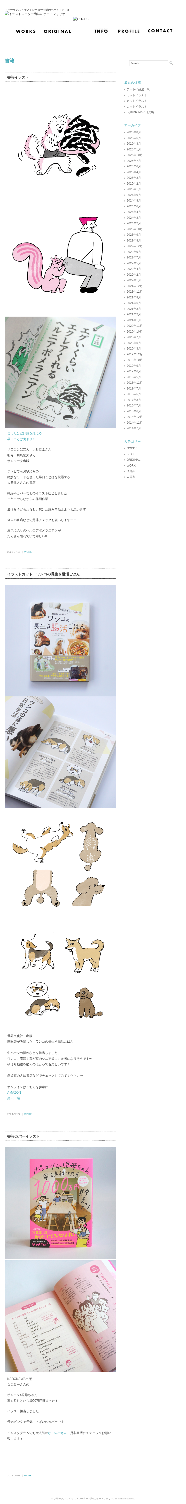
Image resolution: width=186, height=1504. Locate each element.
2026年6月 (134, 138)
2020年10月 (135, 331)
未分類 (131, 477)
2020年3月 (134, 348)
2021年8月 (134, 297)
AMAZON (14, 1092)
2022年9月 (134, 252)
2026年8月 (134, 132)
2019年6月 (134, 371)
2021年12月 (135, 286)
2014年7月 (134, 428)
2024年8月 (134, 200)
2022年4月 (134, 269)
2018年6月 (134, 394)
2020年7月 (134, 337)
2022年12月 (135, 246)
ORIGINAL (133, 459)
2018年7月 (134, 388)
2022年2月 (134, 274)
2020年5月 (134, 343)
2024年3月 (134, 217)
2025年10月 (135, 155)
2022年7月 (134, 257)
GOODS (132, 448)
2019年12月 (135, 354)
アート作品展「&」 (139, 89)
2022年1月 (134, 280)
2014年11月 (135, 422)
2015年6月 (134, 411)
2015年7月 (134, 405)
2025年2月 (134, 183)
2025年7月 (134, 161)
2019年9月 (134, 365)
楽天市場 (13, 1098)
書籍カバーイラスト (23, 1136)
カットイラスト (137, 95)
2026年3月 (134, 143)
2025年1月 (134, 189)
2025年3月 (134, 177)
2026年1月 (134, 149)
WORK (28, 552)
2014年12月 (135, 417)
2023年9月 (134, 234)
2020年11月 (135, 325)
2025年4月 (134, 172)
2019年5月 (134, 377)
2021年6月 (134, 303)
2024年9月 (134, 195)
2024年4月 (134, 212)
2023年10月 (135, 229)
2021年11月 (135, 291)
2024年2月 (134, 223)
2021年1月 (134, 320)
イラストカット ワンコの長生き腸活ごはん (43, 574)
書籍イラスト (18, 77)
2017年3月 (134, 400)
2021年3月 (134, 309)
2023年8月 (134, 240)
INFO (130, 454)
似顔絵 (131, 471)
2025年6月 (134, 166)
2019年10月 (135, 360)
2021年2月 (134, 314)
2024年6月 (134, 206)
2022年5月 (134, 263)
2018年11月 (135, 382)
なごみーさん (57, 1433)
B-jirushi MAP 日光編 (140, 112)
